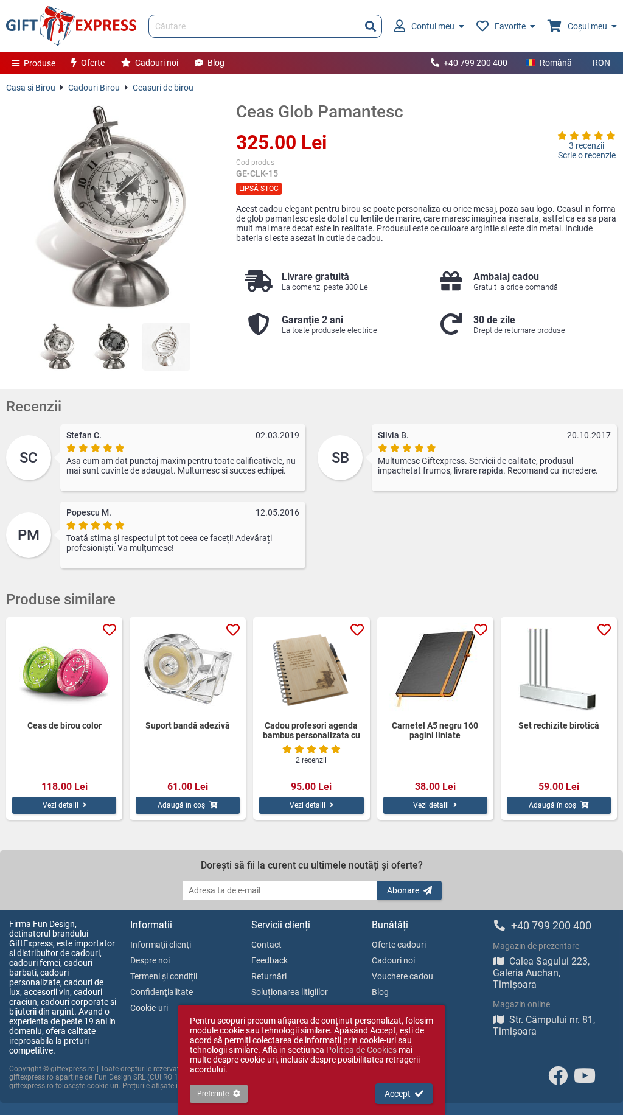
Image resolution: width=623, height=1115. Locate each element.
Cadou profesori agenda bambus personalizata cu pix (311, 730)
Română (556, 63)
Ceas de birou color (64, 725)
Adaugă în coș (181, 805)
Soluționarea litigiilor (289, 992)
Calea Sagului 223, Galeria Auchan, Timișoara (541, 973)
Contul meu (432, 26)
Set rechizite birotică (558, 725)
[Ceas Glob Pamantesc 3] (166, 347)
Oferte (93, 63)
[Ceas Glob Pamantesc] (112, 207)
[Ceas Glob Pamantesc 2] (112, 347)
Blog (215, 63)
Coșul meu (587, 26)
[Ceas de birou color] (64, 669)
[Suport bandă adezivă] (188, 669)
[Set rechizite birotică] (559, 669)
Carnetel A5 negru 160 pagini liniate (435, 730)
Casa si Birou (30, 88)
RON (601, 63)
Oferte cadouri (399, 944)
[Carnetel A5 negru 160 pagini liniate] (435, 669)
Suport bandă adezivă (187, 725)
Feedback (269, 960)
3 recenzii (586, 145)
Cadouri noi (156, 63)
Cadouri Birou (94, 88)
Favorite (510, 26)
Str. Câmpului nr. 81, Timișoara (544, 1025)
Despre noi (150, 960)
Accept (398, 1094)
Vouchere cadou (402, 976)
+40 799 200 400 (475, 63)
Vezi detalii (60, 805)
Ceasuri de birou (163, 88)
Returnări (269, 976)
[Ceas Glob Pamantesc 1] (57, 347)
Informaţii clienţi (160, 944)
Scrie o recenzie (587, 155)
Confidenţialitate (161, 992)
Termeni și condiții (163, 976)
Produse (39, 63)
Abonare (403, 890)
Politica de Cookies (361, 1050)
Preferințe (213, 1093)
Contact (266, 944)
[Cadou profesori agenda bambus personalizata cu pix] (311, 669)
